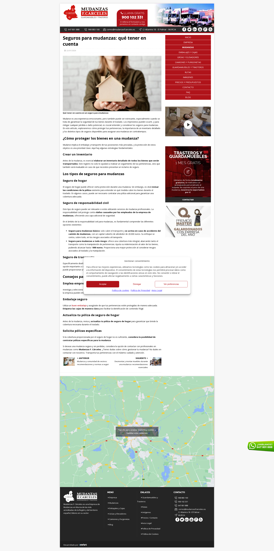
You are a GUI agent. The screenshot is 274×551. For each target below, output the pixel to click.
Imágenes (188, 77)
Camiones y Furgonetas (188, 62)
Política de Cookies (150, 534)
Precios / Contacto (150, 517)
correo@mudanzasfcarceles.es (121, 29)
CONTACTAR (188, 200)
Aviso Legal (157, 290)
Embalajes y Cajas (188, 52)
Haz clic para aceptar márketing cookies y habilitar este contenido (137, 431)
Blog (188, 97)
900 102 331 (183, 501)
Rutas (188, 72)
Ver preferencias (171, 284)
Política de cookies (120, 290)
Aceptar (102, 284)
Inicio (188, 37)
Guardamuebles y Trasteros (188, 67)
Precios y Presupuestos (188, 82)
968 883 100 (94, 29)
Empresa (188, 42)
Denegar (137, 284)
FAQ (188, 92)
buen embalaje (79, 305)
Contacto (188, 87)
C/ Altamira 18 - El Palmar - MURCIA (189, 513)
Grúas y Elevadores (188, 57)
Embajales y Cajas (117, 508)
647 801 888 (73, 29)
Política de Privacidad (140, 290)
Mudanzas (113, 503)
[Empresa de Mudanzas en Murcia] (85, 20)
